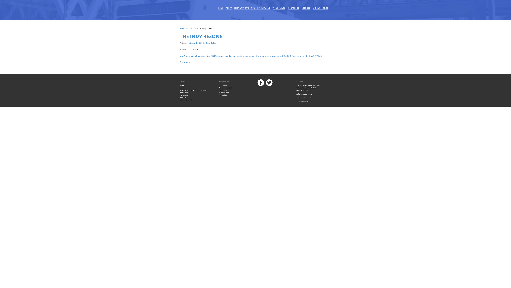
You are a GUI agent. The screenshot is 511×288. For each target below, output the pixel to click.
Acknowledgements (304, 94)
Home (220, 8)
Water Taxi (223, 90)
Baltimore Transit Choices (188, 8)
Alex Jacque (304, 101)
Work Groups (279, 8)
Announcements (320, 8)
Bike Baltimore (224, 92)
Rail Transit (223, 85)
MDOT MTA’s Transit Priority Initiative (252, 8)
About (229, 8)
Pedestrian (223, 95)
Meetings (306, 8)
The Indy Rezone (201, 36)
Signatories (293, 8)
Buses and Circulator (226, 88)
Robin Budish (211, 43)
